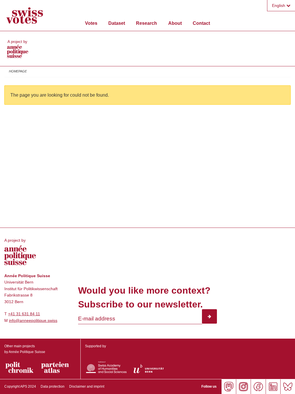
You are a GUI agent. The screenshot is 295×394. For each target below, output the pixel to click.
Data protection (53, 386)
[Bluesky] (287, 386)
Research (146, 23)
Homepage (18, 71)
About (175, 23)
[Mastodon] (228, 386)
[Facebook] (258, 386)
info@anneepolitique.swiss (33, 320)
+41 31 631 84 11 (24, 314)
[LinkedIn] (273, 386)
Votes (91, 23)
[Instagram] (243, 386)
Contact (201, 23)
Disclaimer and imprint (86, 386)
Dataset (116, 23)
